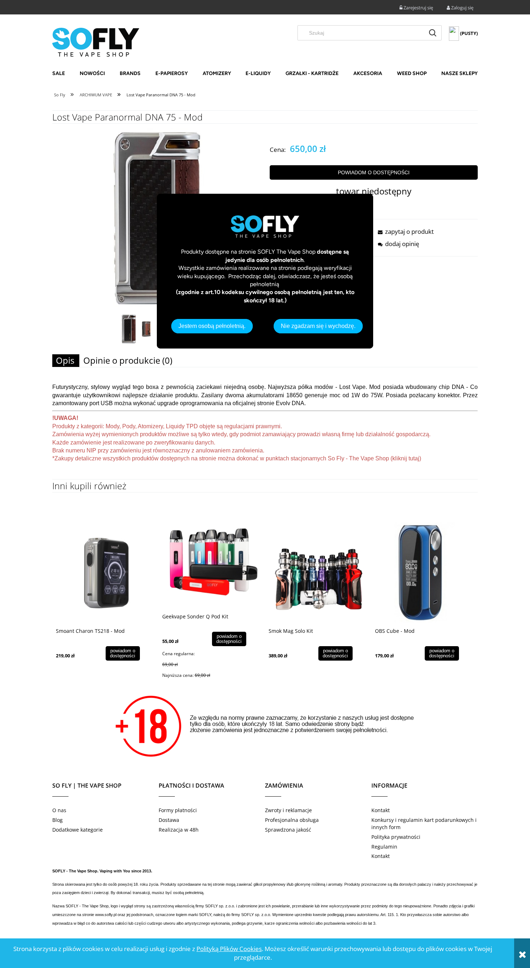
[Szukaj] (433, 32)
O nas (59, 810)
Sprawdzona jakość (288, 829)
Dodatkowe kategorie (77, 829)
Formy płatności (178, 810)
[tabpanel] (265, 431)
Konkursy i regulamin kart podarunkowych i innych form (424, 823)
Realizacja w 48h (179, 829)
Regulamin (384, 846)
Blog (57, 819)
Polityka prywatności (395, 836)
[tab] (65, 360)
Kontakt (380, 810)
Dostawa (169, 819)
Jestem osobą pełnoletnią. (212, 326)
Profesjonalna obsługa (292, 819)
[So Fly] (95, 41)
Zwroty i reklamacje (288, 810)
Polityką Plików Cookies (229, 949)
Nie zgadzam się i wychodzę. (318, 326)
